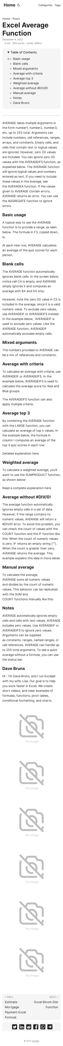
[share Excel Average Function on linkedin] (21, 1027)
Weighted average (26, 83)
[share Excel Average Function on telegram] (49, 1027)
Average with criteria (28, 73)
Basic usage (21, 59)
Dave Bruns (21, 103)
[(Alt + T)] (19, 5)
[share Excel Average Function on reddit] (28, 1027)
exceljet (35, 1041)
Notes (17, 98)
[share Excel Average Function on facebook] (35, 1027)
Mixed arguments (25, 68)
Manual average (24, 93)
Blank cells (20, 63)
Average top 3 (23, 78)
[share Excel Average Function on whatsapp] (42, 1027)
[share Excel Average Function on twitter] (14, 1027)
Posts (16, 18)
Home (9, 5)
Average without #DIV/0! (30, 88)
